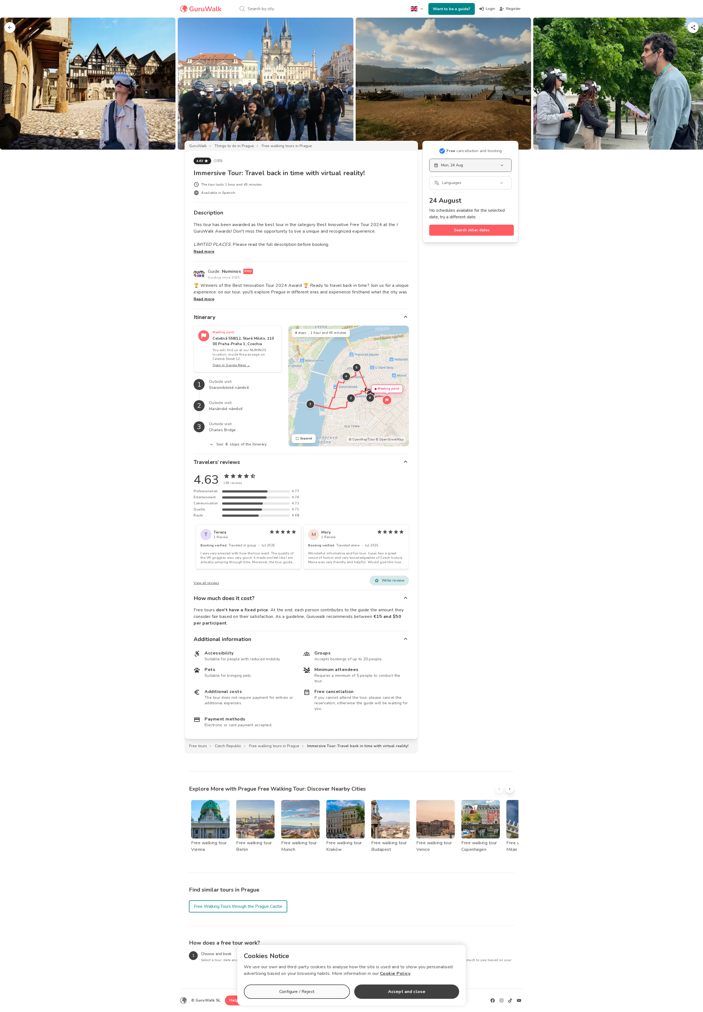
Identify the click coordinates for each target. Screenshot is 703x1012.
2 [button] (351, 398)
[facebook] (492, 1000)
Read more (204, 251)
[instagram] (501, 1000)
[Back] (9, 27)
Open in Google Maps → (231, 365)
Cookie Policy (395, 973)
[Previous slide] (13, 83)
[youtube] (519, 1000)
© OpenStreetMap (390, 440)
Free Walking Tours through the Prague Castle (238, 906)
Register (513, 8)
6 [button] (370, 398)
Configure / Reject (296, 992)
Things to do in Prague (234, 145)
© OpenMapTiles (362, 440)
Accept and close (406, 992)
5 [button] (357, 367)
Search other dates (471, 230)
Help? (235, 1000)
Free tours (198, 746)
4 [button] (346, 376)
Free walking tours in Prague (287, 145)
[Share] (693, 27)
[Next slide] (689, 83)
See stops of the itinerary (241, 444)
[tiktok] (510, 1000)
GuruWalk (198, 145)
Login (490, 8)
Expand (306, 438)
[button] (387, 400)
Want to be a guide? (451, 9)
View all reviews (206, 583)
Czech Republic (228, 746)
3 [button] (310, 404)
